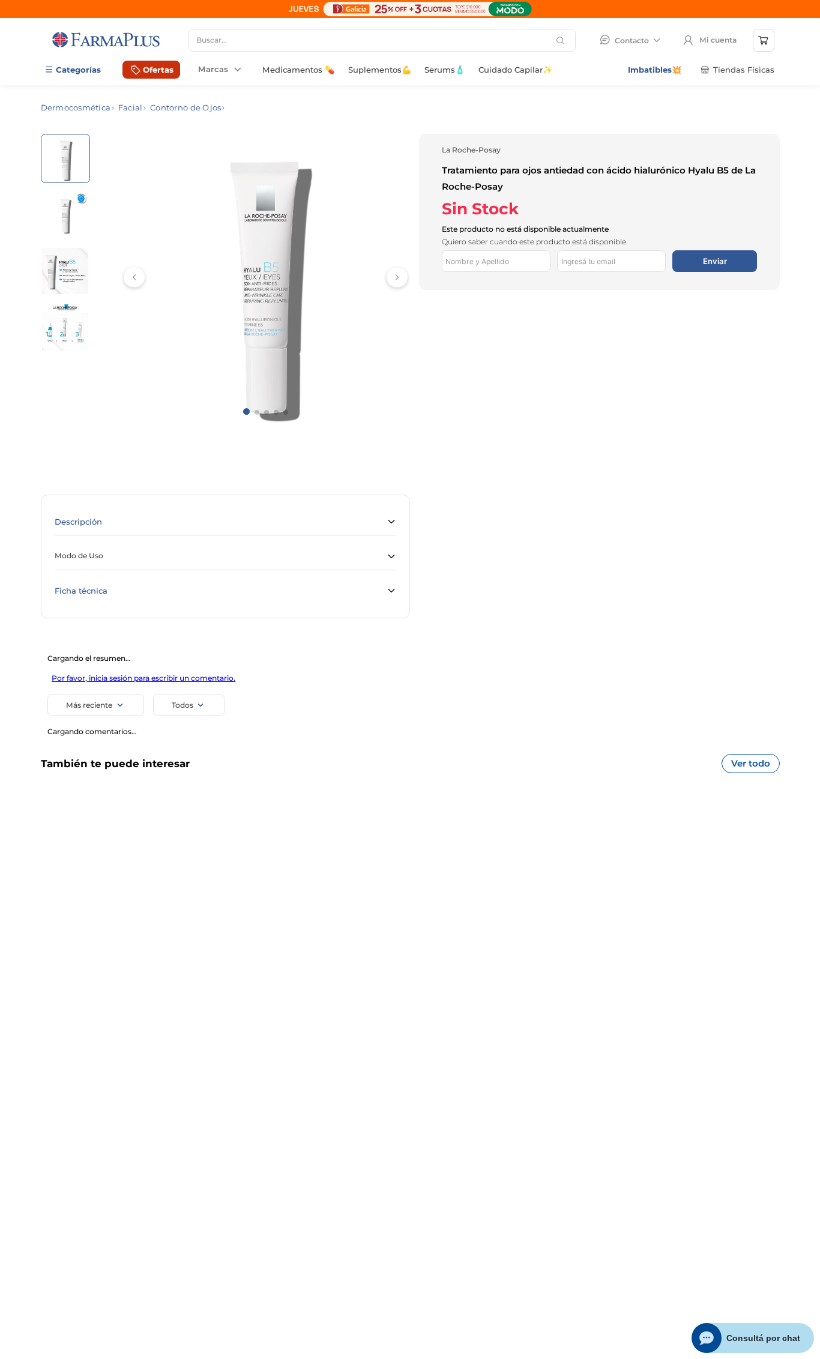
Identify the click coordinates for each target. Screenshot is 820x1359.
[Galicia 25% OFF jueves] (410, 15)
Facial (130, 107)
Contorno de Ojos (185, 107)
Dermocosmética (76, 107)
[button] (225, 521)
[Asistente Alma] (753, 1338)
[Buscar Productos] (561, 40)
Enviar (715, 261)
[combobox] (382, 40)
